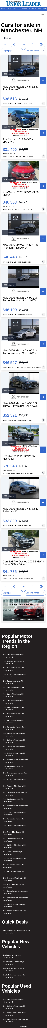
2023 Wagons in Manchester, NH (14, 912)
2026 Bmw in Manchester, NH (13, 669)
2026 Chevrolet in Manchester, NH (15, 728)
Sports (31, 9)
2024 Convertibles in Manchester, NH (16, 892)
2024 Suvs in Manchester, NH (13, 702)
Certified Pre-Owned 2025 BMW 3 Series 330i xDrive (23, 563)
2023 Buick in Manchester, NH (13, 873)
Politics (15, 9)
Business (23, 9)
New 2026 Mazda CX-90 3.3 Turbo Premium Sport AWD (20, 299)
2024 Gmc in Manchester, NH (13, 767)
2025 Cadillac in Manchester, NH (14, 846)
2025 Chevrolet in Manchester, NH (15, 820)
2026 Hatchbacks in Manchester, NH (15, 761)
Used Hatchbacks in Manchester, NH (15, 1020)
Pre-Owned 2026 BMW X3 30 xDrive (21, 193)
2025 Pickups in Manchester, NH (14, 813)
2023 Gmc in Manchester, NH (13, 840)
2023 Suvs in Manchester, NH (13, 721)
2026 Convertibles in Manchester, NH (16, 774)
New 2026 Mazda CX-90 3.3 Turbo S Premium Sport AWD (20, 404)
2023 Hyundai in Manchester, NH (14, 879)
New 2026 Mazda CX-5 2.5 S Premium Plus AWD (20, 246)
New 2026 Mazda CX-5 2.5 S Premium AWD (20, 88)
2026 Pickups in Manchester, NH (14, 676)
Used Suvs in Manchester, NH (13, 1001)
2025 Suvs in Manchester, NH (13, 695)
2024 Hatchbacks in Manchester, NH (15, 899)
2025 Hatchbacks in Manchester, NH (15, 807)
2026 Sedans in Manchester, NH (14, 735)
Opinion (38, 9)
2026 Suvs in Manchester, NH (13, 656)
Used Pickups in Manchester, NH (14, 1014)
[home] (23, 3)
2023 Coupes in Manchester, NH (14, 905)
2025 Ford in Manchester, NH (13, 853)
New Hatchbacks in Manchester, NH (15, 976)
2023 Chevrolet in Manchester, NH (15, 794)
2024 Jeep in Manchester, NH (13, 833)
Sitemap (23, 1026)
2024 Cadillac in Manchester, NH (14, 827)
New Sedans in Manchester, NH (14, 969)
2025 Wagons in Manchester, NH (14, 859)
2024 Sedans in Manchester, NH (14, 748)
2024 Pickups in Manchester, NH (14, 787)
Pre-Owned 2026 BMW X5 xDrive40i (19, 457)
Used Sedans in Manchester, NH (14, 1007)
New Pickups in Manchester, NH (14, 963)
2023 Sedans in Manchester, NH (14, 741)
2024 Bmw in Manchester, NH (13, 715)
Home (3, 9)
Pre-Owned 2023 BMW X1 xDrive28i (19, 141)
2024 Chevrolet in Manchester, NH (15, 866)
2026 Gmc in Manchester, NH (13, 682)
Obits (45, 9)
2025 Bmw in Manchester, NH (13, 689)
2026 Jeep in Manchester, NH (13, 886)
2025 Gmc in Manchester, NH (13, 800)
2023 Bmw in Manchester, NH (13, 708)
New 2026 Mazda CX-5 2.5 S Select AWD (20, 510)
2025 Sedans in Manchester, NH (14, 754)
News (9, 9)
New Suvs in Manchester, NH (13, 956)
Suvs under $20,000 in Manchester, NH (16, 932)
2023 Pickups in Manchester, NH (14, 781)
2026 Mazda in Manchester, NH (14, 662)
